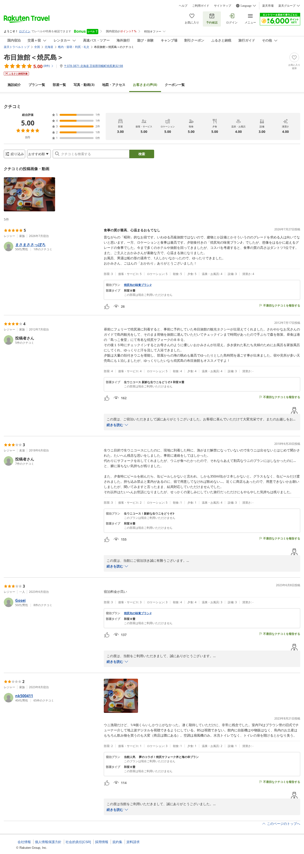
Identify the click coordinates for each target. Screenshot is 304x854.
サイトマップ (222, 5)
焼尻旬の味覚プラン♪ (138, 285)
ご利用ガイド (200, 5)
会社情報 (24, 842)
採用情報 (101, 842)
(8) (145, 84)
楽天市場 (268, 5)
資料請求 (133, 842)
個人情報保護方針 (48, 842)
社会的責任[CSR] (78, 842)
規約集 (117, 842)
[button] (29, 194)
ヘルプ (183, 5)
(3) (84, 84)
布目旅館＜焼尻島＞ (34, 56)
